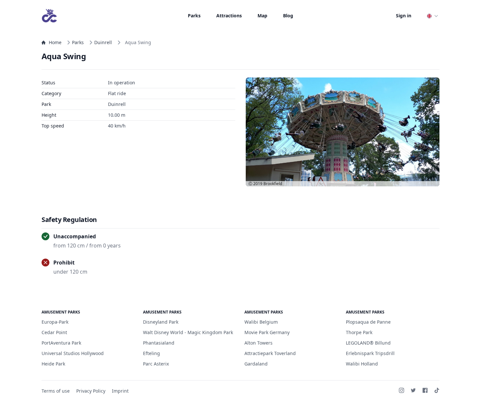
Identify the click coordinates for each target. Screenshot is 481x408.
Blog (288, 15)
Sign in (403, 15)
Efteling (151, 353)
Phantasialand (158, 343)
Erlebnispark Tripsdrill (370, 353)
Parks (194, 15)
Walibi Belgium (261, 322)
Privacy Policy (90, 391)
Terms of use (56, 391)
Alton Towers (258, 343)
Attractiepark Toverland (270, 353)
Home (55, 42)
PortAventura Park (61, 343)
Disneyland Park (160, 322)
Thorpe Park (359, 332)
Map (262, 15)
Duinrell (103, 42)
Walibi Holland (362, 364)
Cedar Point (54, 332)
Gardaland (256, 364)
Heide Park (53, 364)
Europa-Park (55, 322)
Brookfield (272, 183)
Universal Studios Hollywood (73, 353)
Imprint (120, 391)
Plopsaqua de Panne (368, 322)
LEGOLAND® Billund (368, 343)
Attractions (229, 15)
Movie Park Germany (267, 332)
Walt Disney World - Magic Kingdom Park (188, 332)
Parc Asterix (156, 364)
